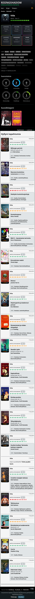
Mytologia (4, 68)
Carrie (13, 549)
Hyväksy (21, 597)
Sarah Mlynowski (16, 529)
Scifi (2, 54)
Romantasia (21, 62)
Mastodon (26, 589)
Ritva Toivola (14, 216)
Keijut (18, 510)
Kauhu (31, 60)
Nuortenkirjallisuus (16, 245)
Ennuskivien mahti (17, 260)
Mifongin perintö (16, 148)
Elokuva (29, 333)
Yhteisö (27, 37)
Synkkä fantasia (25, 487)
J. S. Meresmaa (15, 152)
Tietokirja (18, 65)
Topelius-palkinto (23, 220)
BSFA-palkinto (29, 488)
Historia (3, 65)
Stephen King (15, 551)
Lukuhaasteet (16, 37)
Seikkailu (18, 51)
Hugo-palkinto (23, 483)
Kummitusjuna (16, 214)
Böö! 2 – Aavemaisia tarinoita (21, 238)
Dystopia (3, 57)
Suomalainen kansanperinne (8, 62)
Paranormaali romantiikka (21, 54)
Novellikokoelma (22, 222)
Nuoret (7, 51)
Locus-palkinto (24, 485)
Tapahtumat (20, 130)
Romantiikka (28, 62)
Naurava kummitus (17, 172)
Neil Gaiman (14, 480)
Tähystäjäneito (16, 421)
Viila (13, 15)
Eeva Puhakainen (16, 240)
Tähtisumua (15, 503)
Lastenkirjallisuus (23, 178)
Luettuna (29, 130)
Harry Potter (22, 333)
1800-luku (24, 65)
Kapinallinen (15, 373)
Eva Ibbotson (15, 307)
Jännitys (26, 60)
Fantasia (12, 51)
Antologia (13, 179)
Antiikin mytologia (17, 60)
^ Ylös (31, 589)
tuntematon (14, 174)
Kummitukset (22, 198)
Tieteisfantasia (10, 65)
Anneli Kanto (15, 377)
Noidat (21, 533)
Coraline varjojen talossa (19, 478)
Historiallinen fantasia (13, 57)
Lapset (22, 57)
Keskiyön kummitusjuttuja (20, 194)
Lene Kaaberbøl (15, 573)
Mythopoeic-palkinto (25, 509)
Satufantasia (28, 510)
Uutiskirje (11, 589)
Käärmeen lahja (16, 570)
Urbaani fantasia (26, 51)
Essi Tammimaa (15, 353)
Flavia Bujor (14, 262)
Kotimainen (22, 155)
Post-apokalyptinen (6, 60)
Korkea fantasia (9, 54)
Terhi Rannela (23, 377)
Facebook (17, 589)
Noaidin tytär (15, 349)
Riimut (13, 281)
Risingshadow (11, 3)
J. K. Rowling (14, 329)
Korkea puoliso (16, 397)
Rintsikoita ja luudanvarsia (20, 525)
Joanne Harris (15, 282)
